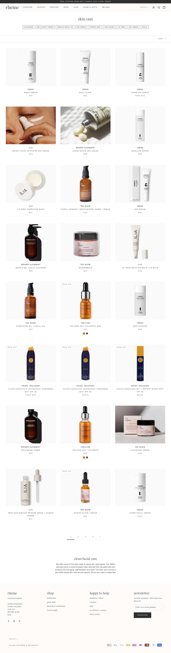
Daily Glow (85, 92)
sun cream (133, 27)
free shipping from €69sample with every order (85, 1)
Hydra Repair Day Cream (85, 151)
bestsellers (51, 598)
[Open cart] (164, 7)
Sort (161, 39)
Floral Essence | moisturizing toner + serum (85, 209)
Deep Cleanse (140, 326)
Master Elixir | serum (85, 513)
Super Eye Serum (140, 92)
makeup (41, 7)
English (143, 7)
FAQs (91, 606)
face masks (109, 27)
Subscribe (142, 615)
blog (9, 615)
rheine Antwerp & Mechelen (23, 645)
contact (93, 602)
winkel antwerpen (15, 604)
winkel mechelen (15, 606)
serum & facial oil (65, 27)
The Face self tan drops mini (85, 326)
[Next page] (100, 537)
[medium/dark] (87, 333)
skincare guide (13, 612)
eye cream (81, 27)
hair (76, 7)
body (66, 7)
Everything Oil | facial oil (30, 326)
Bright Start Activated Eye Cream (30, 151)
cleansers (28, 27)
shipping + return (97, 598)
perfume (54, 7)
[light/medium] (84, 333)
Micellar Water (140, 151)
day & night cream (45, 27)
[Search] (159, 7)
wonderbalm (85, 268)
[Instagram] (14, 621)
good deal (51, 602)
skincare (28, 7)
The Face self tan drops (85, 450)
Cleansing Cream (140, 450)
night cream (31, 92)
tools (144, 27)
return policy (95, 614)
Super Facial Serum (140, 513)
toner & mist (95, 27)
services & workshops (56, 606)
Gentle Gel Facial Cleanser (31, 268)
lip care (121, 27)
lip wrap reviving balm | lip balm (140, 268)
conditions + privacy (98, 610)
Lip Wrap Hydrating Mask (31, 209)
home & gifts (90, 7)
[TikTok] (19, 621)
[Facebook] (8, 621)
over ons (11, 609)
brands (106, 7)
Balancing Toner (31, 450)
